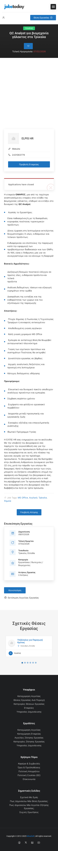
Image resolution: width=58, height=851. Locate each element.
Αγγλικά (33, 497)
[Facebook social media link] (19, 842)
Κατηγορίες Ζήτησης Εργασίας (29, 741)
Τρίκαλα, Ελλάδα (26, 553)
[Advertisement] (29, 88)
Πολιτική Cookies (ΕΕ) (29, 775)
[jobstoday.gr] (13, 6)
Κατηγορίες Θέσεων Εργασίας (29, 704)
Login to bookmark (28, 46)
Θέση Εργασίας (41, 17)
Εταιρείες (29, 707)
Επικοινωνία (29, 779)
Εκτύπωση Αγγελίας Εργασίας (23, 597)
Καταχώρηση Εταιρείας (29, 733)
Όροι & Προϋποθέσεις (29, 767)
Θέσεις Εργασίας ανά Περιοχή (29, 700)
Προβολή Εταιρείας (29, 164)
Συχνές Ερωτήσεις (29, 812)
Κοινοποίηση (14, 590)
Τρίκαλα (43, 497)
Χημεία (7, 501)
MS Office (23, 497)
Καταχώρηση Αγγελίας (29, 696)
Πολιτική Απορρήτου (29, 771)
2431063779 (18, 155)
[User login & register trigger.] (3, 17)
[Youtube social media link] (38, 842)
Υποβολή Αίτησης (29, 512)
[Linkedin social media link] (32, 842)
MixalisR (30, 836)
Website (16, 148)
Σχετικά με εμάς (29, 797)
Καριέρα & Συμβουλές (29, 763)
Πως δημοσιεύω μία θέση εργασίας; (29, 801)
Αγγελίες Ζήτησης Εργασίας (29, 737)
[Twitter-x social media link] (25, 842)
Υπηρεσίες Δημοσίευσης (29, 711)
